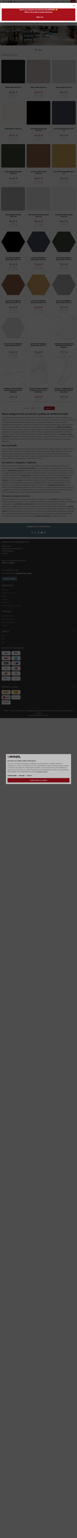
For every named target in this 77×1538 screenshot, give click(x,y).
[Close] (74, 5)
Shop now (39, 17)
